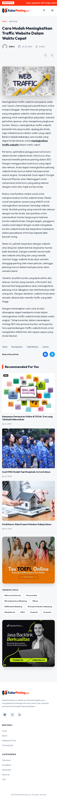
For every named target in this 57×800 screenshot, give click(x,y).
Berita (4, 736)
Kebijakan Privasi (9, 740)
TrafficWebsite (32, 347)
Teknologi (6, 760)
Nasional (5, 774)
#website (34, 612)
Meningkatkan (16, 347)
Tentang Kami (7, 745)
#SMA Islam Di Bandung (13, 607)
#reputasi (47, 612)
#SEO (22, 612)
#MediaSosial (9, 612)
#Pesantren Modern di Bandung (40, 607)
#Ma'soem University (12, 595)
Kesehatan (6, 770)
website (45, 347)
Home (4, 731)
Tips (4, 21)
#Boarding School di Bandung (15, 601)
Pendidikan (6, 765)
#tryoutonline (31, 595)
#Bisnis (35, 601)
